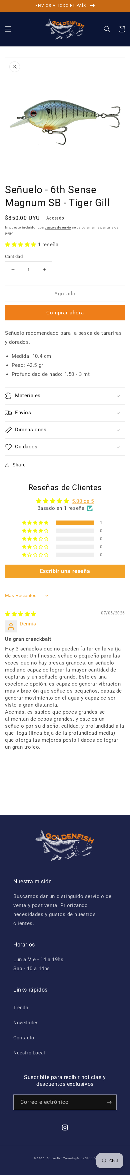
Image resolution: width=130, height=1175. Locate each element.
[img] (20, 614)
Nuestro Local (29, 1052)
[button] (8, 29)
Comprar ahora (65, 313)
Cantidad (14, 256)
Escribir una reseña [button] (65, 571)
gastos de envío (58, 227)
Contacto (23, 1037)
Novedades (25, 1022)
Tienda (21, 1007)
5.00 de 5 (83, 501)
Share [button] (19, 464)
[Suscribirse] (109, 1102)
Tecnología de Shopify (79, 1158)
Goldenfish (55, 1158)
